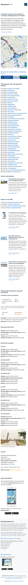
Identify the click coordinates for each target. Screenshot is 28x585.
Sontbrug (9, 90)
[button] (17, 56)
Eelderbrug (10, 106)
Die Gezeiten (12, 577)
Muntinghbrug (11, 143)
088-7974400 (11, 464)
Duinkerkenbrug (12, 132)
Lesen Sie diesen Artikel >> (14, 227)
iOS (12, 508)
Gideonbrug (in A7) (12, 122)
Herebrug (10, 161)
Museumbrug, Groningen (14, 154)
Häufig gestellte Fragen (6, 554)
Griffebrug (9, 102)
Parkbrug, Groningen (13, 109)
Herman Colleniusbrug (13, 115)
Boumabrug (11, 111)
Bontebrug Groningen (12, 101)
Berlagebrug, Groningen (14, 162)
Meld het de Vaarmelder (15, 469)
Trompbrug (10, 168)
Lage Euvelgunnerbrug (13, 157)
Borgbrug (10, 155)
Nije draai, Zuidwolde (13, 171)
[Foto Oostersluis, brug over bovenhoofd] (13, 436)
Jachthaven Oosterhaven (13, 204)
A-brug (9, 116)
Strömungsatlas (4, 577)
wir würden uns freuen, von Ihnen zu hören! (16, 535)
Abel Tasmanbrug (12, 108)
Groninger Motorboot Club (13, 202)
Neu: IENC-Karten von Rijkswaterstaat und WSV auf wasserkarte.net (16, 237)
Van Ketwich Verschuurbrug (15, 118)
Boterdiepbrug (11, 92)
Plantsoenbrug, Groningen (14, 129)
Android (17, 508)
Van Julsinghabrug (12, 127)
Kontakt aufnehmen (5, 547)
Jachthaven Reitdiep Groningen (15, 205)
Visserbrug (10, 134)
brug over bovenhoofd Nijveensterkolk (15, 170)
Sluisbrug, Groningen (13, 145)
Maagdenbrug (11, 104)
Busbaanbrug (11, 152)
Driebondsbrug (11, 159)
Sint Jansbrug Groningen (13, 95)
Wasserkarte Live (17, 575)
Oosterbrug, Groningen (13, 141)
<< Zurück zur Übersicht (6, 32)
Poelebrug (9, 97)
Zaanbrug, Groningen (12, 99)
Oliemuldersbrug (12, 148)
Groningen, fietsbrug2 (13, 120)
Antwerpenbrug (12, 140)
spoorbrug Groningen (13, 166)
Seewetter (24, 575)
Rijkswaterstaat (24, 67)
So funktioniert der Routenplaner (17, 213)
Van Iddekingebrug (12, 150)
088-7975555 (18, 314)
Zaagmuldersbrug (12, 164)
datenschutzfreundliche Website (16, 581)
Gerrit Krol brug (11, 93)
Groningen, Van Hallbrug (13, 88)
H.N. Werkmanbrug (12, 147)
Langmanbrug (11, 124)
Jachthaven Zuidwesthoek (11, 207)
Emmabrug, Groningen (13, 131)
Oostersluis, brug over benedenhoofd (17, 113)
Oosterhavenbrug (12, 138)
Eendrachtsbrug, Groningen (15, 136)
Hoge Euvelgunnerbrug (14, 125)
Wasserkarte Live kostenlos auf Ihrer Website (11, 538)
